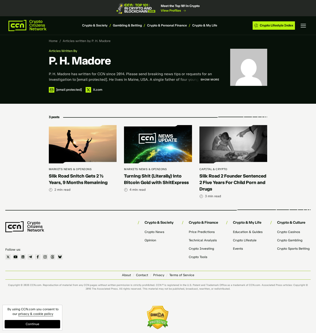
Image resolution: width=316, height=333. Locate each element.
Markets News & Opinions (70, 169)
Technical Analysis (203, 240)
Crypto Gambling (289, 240)
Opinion (150, 240)
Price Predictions (202, 232)
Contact (142, 275)
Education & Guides (248, 232)
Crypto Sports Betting (293, 249)
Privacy (158, 275)
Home (53, 41)
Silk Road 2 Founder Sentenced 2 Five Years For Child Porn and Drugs (232, 182)
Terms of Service (181, 275)
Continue (32, 324)
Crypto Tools (198, 257)
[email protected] (92, 79)
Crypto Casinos (288, 232)
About (126, 275)
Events (238, 249)
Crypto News (154, 232)
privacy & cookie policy (35, 314)
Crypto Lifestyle (245, 240)
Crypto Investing (201, 249)
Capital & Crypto (213, 169)
